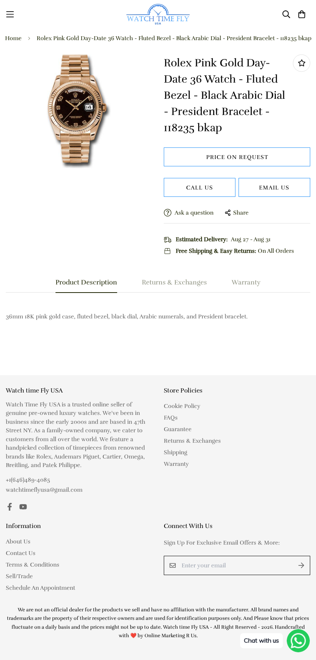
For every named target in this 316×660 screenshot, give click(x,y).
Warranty (176, 463)
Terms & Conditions (32, 564)
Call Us (199, 187)
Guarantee (178, 429)
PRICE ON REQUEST (237, 157)
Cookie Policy (182, 406)
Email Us (274, 187)
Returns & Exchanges (192, 440)
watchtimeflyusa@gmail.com (44, 489)
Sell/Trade (19, 576)
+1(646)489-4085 (28, 479)
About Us (18, 541)
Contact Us (20, 553)
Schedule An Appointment (40, 587)
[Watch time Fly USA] (158, 14)
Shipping (175, 452)
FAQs (171, 417)
